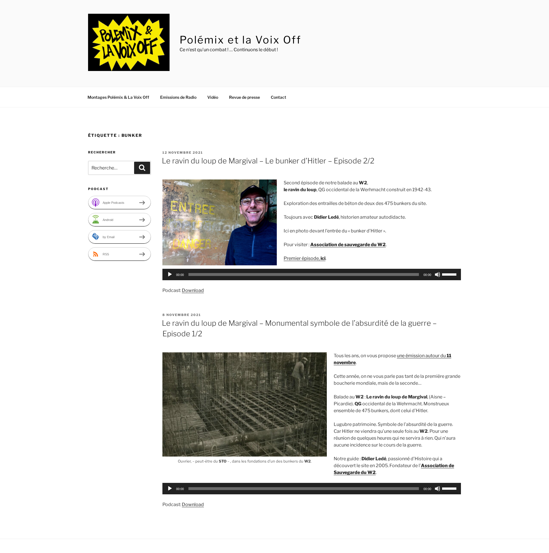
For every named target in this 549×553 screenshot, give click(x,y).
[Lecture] (170, 274)
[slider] (450, 274)
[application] (311, 274)
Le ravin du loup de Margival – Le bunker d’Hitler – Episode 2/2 (268, 160)
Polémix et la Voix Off (240, 39)
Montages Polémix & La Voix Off (118, 97)
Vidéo (212, 97)
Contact (278, 97)
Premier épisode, (304, 258)
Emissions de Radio (178, 97)
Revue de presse (244, 97)
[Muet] (437, 274)
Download (193, 290)
